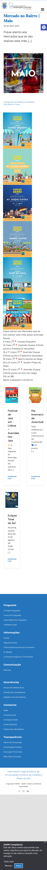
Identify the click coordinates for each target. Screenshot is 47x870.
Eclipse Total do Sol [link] (12, 519)
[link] (44, 27)
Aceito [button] (18, 866)
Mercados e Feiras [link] (12, 104)
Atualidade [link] (29, 102)
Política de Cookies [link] (30, 775)
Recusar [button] (8, 866)
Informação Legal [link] (16, 771)
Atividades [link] (19, 102)
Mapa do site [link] (23, 778)
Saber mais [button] (9, 861)
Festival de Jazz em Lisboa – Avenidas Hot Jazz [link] (13, 425)
